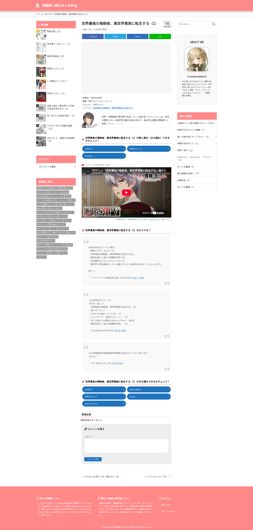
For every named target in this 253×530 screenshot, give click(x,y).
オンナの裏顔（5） (186, 166)
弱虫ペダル (54, 188)
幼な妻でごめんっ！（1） (59, 43)
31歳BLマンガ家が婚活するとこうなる (195, 123)
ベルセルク (53, 216)
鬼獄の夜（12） (54, 31)
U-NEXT (88, 148)
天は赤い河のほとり (56, 208)
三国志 (39, 188)
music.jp (88, 155)
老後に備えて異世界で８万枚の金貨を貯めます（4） (60, 107)
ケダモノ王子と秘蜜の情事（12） (59, 127)
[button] (213, 24)
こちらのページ (153, 219)
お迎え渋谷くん (53, 237)
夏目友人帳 (53, 249)
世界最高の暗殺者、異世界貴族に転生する (113, 107)
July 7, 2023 (138, 277)
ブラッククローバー (43, 229)
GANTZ (39, 216)
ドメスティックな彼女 (43, 253)
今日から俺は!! (41, 196)
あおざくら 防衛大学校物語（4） (60, 139)
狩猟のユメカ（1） (56, 68)
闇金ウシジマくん (50, 204)
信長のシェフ (71, 233)
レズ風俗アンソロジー (57, 80)
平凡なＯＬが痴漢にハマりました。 (55, 233)
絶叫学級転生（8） (56, 56)
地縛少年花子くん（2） (188, 143)
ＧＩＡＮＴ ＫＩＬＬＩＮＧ (55, 196)
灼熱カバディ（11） (56, 93)
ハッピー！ (53, 229)
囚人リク (72, 200)
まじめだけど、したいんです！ (59, 200)
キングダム (40, 204)
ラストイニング (62, 216)
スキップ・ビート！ (55, 192)
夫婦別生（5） (184, 180)
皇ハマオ (87, 29)
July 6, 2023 (120, 330)
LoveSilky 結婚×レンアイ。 (65, 204)
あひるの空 (65, 192)
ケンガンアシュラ (42, 237)
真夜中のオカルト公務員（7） (191, 129)
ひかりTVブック (91, 403)
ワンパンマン (63, 253)
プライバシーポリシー (169, 511)
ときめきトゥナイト (43, 224)
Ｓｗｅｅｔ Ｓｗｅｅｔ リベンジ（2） (194, 158)
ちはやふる (45, 216)
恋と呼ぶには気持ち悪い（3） (61, 115)
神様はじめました (57, 220)
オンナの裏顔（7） (186, 186)
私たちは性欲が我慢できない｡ (46, 241)
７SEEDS (68, 196)
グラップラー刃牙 (42, 192)
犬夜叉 (65, 245)
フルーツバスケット (43, 249)
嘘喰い (61, 188)
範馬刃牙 (39, 208)
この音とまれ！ (41, 257)
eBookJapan (135, 389)
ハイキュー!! (67, 220)
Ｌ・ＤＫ (47, 220)
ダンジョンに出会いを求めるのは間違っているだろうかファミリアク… (55, 212)
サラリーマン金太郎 (43, 200)
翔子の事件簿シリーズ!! (57, 224)
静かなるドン (68, 188)
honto (132, 396)
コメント (88, 436)
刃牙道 (70, 245)
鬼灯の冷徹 (40, 233)
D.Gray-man (40, 220)
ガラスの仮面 (46, 188)
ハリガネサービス (63, 229)
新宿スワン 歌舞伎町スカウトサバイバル (49, 245)
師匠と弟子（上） (185, 150)
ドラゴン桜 (54, 253)
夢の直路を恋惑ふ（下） (188, 173)
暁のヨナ (46, 208)
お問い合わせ (166, 505)
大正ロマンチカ (62, 249)
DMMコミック (136, 148)
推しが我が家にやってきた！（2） (193, 136)
